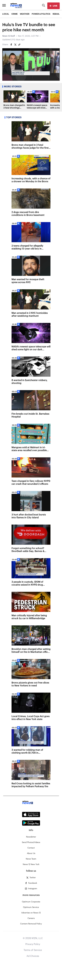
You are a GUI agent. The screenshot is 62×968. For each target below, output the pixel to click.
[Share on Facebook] (11, 44)
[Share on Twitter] (15, 44)
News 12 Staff (8, 36)
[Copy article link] (19, 44)
